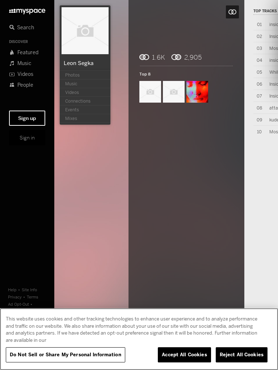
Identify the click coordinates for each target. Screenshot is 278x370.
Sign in (27, 137)
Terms (32, 297)
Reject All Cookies (242, 354)
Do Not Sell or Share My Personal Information (65, 354)
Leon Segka (78, 62)
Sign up (27, 118)
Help (12, 289)
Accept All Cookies (184, 354)
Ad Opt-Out (18, 304)
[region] (139, 339)
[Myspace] (27, 10)
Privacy (15, 297)
